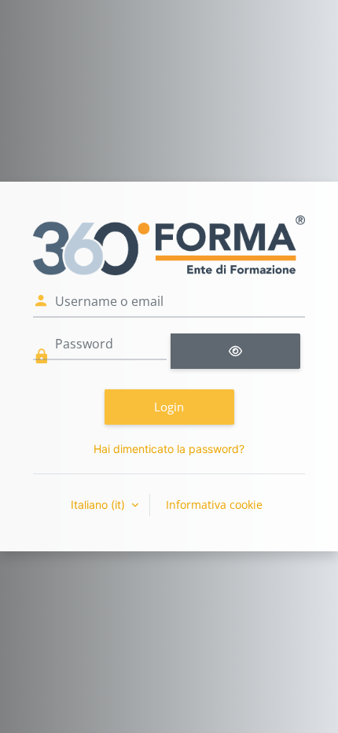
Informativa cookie (214, 504)
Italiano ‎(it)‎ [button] (99, 504)
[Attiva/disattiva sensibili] (235, 351)
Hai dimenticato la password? (169, 448)
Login (169, 406)
